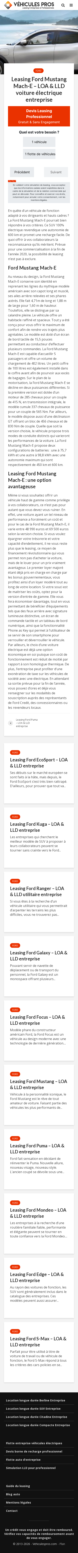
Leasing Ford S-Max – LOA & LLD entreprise (38, 1341)
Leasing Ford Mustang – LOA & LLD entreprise (38, 1084)
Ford (38, 70)
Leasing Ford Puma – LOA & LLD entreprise (37, 1148)
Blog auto (13, 1494)
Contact (12, 1511)
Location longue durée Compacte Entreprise (38, 1425)
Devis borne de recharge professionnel (34, 1451)
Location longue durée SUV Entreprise (33, 1408)
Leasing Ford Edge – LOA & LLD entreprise (37, 1277)
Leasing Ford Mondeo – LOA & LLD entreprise (38, 1213)
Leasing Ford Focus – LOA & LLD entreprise (37, 1020)
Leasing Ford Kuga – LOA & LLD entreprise (37, 827)
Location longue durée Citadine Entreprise (36, 1417)
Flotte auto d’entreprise (23, 1460)
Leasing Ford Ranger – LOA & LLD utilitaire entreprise (37, 891)
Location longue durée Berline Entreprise (35, 1400)
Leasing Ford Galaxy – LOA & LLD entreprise (38, 955)
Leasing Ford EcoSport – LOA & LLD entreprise (39, 762)
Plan (62, 1544)
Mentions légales (18, 1502)
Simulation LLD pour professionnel (31, 1468)
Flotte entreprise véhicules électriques (34, 1443)
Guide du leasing (18, 1486)
